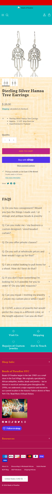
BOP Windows (16, 470)
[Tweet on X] (8, 183)
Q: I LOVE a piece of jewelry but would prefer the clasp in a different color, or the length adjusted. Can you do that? (23, 311)
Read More (15, 393)
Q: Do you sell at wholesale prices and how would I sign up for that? (23, 253)
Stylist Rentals (41, 466)
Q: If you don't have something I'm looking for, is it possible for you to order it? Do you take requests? (21, 281)
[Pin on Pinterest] (14, 183)
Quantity (6, 135)
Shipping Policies (30, 470)
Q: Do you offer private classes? (19, 242)
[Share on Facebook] (11, 183)
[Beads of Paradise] (26, 15)
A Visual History (27, 393)
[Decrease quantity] (4, 140)
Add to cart (26, 151)
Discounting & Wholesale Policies (22, 466)
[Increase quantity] (14, 140)
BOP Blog (5, 470)
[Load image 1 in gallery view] (26, 51)
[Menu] (3, 15)
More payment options (26, 166)
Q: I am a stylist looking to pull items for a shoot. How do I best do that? (24, 266)
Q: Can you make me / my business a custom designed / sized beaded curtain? (22, 229)
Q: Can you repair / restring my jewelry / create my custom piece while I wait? (23, 296)
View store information (12, 178)
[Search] (8, 15)
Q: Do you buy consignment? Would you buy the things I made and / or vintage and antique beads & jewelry (22, 211)
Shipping (5, 109)
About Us (5, 466)
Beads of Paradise (13, 485)
